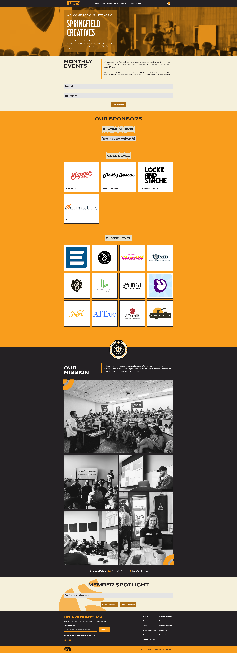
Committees (136, 3)
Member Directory (166, 616)
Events (96, 3)
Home (145, 616)
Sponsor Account (149, 639)
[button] (112, 3)
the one (112, 138)
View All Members (128, 605)
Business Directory (150, 630)
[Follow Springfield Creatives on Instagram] (70, 640)
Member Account (165, 625)
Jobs (103, 3)
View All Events (118, 104)
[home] (73, 3)
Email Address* (69, 625)
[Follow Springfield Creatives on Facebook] (65, 640)
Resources (163, 630)
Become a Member (109, 605)
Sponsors (146, 635)
